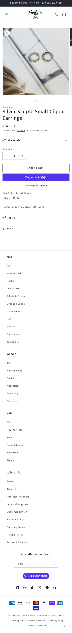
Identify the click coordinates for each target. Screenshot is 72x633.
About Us (12, 489)
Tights (10, 460)
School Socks (15, 445)
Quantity (7, 149)
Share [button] (10, 228)
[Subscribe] (54, 564)
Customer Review (17, 511)
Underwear (13, 311)
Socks (10, 281)
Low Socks (13, 288)
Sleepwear (13, 401)
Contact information (38, 626)
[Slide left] (28, 101)
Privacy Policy (15, 519)
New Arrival (14, 273)
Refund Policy (15, 534)
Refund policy (57, 615)
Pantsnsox (22, 615)
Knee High (13, 385)
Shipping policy (56, 621)
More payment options (36, 185)
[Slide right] (43, 101)
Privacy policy (19, 621)
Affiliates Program (18, 496)
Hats (9, 319)
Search (11, 481)
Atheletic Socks (16, 296)
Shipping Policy (16, 527)
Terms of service (37, 621)
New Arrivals (14, 370)
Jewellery (12, 393)
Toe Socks (13, 341)
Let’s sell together (17, 504)
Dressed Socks (16, 303)
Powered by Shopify (37, 615)
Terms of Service (17, 542)
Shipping (21, 130)
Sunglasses (14, 334)
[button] (6, 14)
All (8, 265)
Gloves (11, 326)
